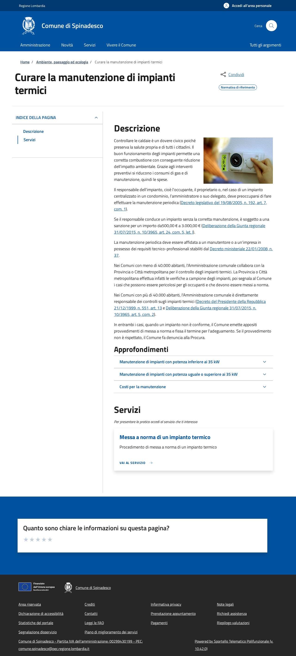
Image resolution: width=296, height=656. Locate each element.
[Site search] (271, 25)
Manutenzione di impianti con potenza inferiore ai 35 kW (169, 362)
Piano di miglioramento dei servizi (111, 632)
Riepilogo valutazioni (233, 622)
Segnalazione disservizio (37, 632)
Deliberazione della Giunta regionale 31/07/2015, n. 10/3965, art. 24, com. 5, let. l (189, 229)
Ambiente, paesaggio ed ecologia (62, 62)
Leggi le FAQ (94, 622)
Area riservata (29, 604)
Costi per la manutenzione (143, 387)
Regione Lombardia (32, 5)
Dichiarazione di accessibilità (40, 613)
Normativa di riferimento (238, 86)
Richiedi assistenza (232, 613)
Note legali (225, 604)
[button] (247, 5)
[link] (137, 462)
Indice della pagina (36, 117)
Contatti (91, 613)
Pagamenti (159, 622)
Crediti (90, 604)
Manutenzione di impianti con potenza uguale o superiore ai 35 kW (178, 374)
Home (25, 62)
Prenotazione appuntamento (173, 613)
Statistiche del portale (35, 622)
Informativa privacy (166, 604)
